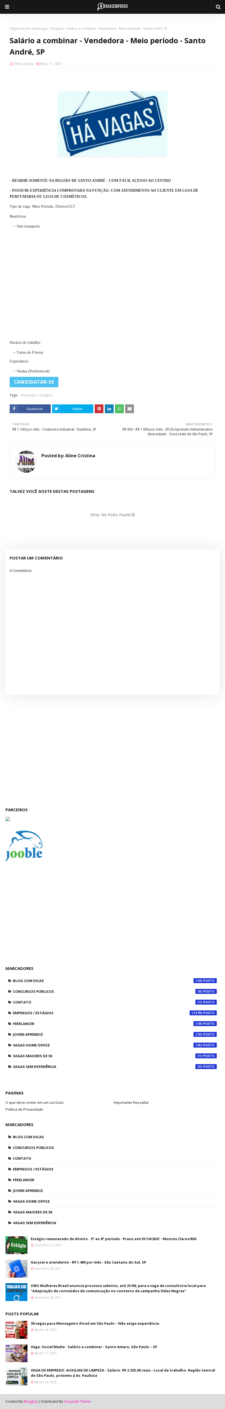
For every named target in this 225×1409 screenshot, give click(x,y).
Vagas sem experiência (107, 1066)
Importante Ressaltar (131, 1102)
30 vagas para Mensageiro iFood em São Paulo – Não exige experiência (95, 1323)
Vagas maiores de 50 (107, 1055)
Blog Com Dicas (107, 980)
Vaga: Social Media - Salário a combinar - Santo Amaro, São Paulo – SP (94, 1346)
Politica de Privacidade (24, 1109)
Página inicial (20, 28)
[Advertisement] (112, 282)
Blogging (30, 1401)
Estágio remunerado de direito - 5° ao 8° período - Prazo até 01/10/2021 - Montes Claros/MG (114, 1238)
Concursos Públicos (107, 991)
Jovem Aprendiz (107, 1034)
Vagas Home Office (107, 1045)
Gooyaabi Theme (77, 1401)
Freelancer (107, 1023)
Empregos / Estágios (48, 28)
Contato (107, 1002)
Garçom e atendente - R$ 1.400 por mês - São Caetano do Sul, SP (88, 1262)
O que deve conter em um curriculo (34, 1102)
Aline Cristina (23, 63)
